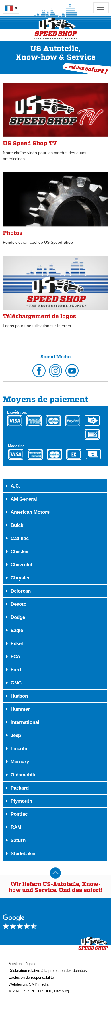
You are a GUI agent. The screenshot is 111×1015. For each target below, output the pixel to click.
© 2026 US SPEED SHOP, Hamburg (39, 991)
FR (11, 8)
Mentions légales (22, 964)
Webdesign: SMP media (28, 984)
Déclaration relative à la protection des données (48, 970)
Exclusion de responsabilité (31, 977)
